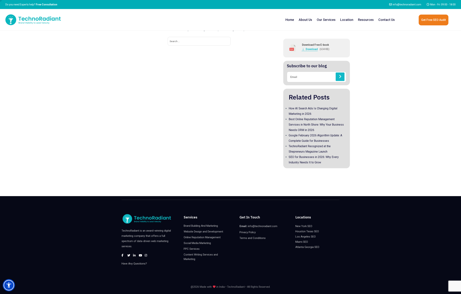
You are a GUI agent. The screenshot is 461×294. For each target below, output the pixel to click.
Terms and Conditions (253, 238)
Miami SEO (301, 241)
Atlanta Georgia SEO (307, 247)
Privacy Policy (248, 232)
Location (346, 20)
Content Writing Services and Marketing (201, 257)
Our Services (326, 20)
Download (312, 49)
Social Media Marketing (197, 243)
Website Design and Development (203, 231)
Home (289, 20)
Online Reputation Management (202, 237)
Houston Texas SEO (307, 231)
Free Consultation (46, 4)
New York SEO (303, 226)
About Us (305, 20)
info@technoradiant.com (407, 4)
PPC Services (192, 248)
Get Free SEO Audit (433, 20)
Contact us (386, 20)
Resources (366, 20)
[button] (9, 285)
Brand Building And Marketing (201, 225)
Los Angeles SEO (305, 236)
